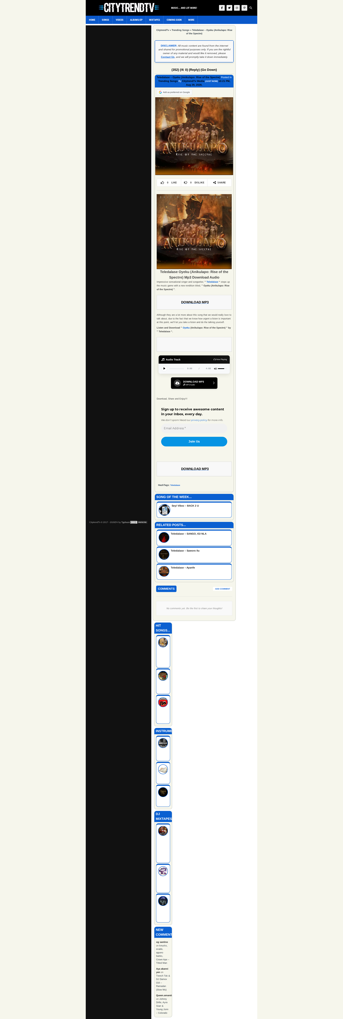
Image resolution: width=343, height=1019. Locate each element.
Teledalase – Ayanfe (183, 567)
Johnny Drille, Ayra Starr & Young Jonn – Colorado (162, 1006)
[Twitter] (229, 8)
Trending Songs (180, 30)
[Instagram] (237, 8)
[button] (194, 383)
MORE (191, 19)
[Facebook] (222, 8)
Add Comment (222, 589)
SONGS (105, 19)
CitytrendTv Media (193, 81)
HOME (92, 19)
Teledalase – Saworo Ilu (185, 550)
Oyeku (186, 327)
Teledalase (212, 281)
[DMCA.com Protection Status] (139, 522)
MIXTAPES (154, 19)
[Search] (251, 8)
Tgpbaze (125, 522)
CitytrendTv (162, 30)
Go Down (209, 70)
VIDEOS (119, 19)
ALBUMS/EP (136, 19)
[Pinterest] (244, 8)
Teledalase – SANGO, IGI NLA (189, 533)
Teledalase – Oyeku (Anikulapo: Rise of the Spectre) (188, 77)
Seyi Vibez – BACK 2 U (185, 505)
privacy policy (199, 420)
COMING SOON (174, 19)
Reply (194, 70)
